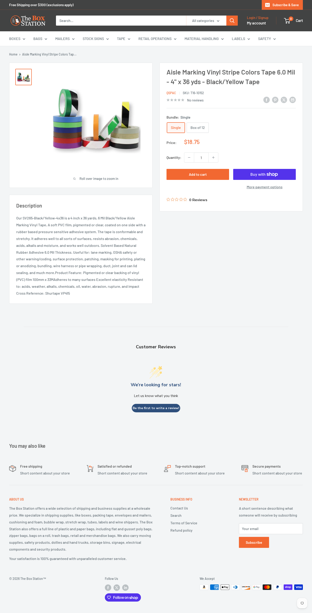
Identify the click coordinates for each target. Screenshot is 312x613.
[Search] (232, 21)
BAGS (37, 38)
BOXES (14, 38)
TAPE (121, 38)
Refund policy (181, 530)
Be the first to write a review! (156, 408)
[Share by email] (292, 99)
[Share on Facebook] (266, 99)
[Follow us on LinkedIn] (125, 587)
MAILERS (62, 38)
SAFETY (264, 38)
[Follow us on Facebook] (108, 587)
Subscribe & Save (285, 5)
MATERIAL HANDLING (202, 38)
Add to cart (198, 174)
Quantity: (174, 157)
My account (256, 23)
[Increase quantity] (213, 157)
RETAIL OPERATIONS (155, 38)
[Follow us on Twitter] (117, 587)
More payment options (265, 187)
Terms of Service (183, 523)
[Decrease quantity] (189, 157)
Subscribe (254, 542)
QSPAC (171, 93)
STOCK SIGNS (93, 38)
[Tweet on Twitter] (284, 99)
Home (13, 54)
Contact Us (179, 508)
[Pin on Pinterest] (275, 99)
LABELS (238, 38)
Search (176, 515)
